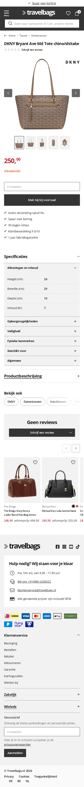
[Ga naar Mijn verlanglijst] (68, 13)
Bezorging (10, 643)
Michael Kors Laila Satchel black (59, 511)
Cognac (77, 506)
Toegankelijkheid (45, 776)
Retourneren (12, 663)
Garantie (9, 669)
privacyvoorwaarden (17, 744)
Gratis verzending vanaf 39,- (43, 3)
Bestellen (10, 650)
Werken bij (11, 683)
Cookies (24, 776)
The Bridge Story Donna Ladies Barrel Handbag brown (20, 512)
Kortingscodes (13, 676)
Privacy (9, 776)
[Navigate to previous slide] (66, 448)
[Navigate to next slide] (76, 448)
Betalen (9, 656)
